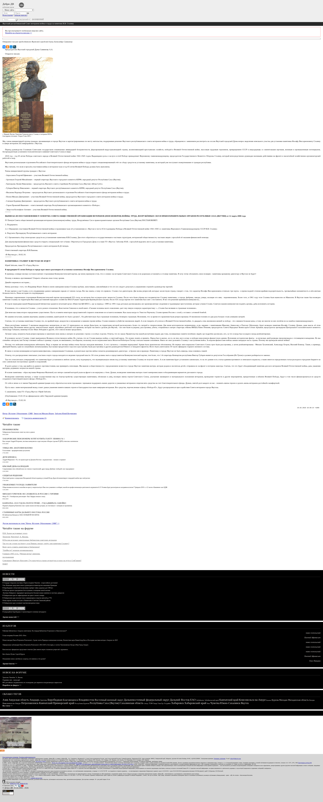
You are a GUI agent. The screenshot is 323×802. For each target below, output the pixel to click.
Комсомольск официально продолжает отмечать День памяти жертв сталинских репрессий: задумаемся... (36, 649)
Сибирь (146, 703)
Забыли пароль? (20, 15)
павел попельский (313, 633)
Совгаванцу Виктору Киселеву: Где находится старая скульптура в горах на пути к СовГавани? (42, 561)
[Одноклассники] (7, 46)
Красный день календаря (16, 466)
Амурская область (19, 699)
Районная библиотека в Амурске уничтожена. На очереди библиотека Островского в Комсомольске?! (35, 631)
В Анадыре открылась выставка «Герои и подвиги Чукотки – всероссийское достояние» (30, 583)
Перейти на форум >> (12, 685)
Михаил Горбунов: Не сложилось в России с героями (31, 494)
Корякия (268, 700)
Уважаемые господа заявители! (20, 485)
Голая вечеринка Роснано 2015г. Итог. (15, 635)
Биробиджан (55, 699)
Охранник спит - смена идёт (11, 680)
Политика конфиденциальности (27, 757)
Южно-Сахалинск (230, 703)
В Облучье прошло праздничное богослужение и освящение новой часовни (26, 590)
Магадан (283, 700)
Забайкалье (200, 700)
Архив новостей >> (11, 617)
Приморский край (63, 703)
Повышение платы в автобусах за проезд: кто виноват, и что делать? (24, 659)
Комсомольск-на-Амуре (252, 699)
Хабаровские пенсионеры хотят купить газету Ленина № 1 (34, 439)
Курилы (275, 700)
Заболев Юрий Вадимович (66, 413)
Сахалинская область (131, 703)
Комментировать (12, 418)
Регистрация (8, 15)
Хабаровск (177, 703)
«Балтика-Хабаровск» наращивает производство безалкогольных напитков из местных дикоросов (33, 593)
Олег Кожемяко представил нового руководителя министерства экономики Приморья (30, 585)
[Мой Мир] (11, 46)
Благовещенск (70, 699)
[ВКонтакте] (4, 46)
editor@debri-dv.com (235, 758)
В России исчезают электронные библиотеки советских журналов (30, 540)
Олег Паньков (314, 661)
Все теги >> (8, 706)
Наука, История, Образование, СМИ (18, 413)
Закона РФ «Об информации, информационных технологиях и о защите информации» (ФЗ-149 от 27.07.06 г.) (105, 764)
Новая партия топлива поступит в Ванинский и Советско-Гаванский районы (26, 600)
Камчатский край (228, 699)
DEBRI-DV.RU (24, 783)
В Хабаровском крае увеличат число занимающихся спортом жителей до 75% (27, 598)
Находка (312, 700)
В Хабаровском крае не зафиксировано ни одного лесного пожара (23, 595)
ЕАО (193, 699)
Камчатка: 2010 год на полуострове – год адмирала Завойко (34, 503)
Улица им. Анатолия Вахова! (18, 448)
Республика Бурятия (82, 703)
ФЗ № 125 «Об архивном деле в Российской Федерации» (67, 762)
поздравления (8, 557)
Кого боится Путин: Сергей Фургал (14, 654)
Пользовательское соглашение (10, 757)
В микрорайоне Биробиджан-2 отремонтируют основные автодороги (24, 612)
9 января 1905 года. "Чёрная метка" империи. (21, 554)
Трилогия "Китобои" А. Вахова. (16, 537)
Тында (155, 703)
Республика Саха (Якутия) (104, 703)
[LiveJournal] (14, 46)
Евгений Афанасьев (312, 638)
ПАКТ (5, 564)
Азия (5, 699)
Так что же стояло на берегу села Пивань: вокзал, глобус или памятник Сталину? (36, 544)
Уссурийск (167, 703)
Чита (208, 703)
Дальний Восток (180, 699)
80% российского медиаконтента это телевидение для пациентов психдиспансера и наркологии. (32, 682)
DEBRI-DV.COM (14, 783)
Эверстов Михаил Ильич (44, 413)
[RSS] (2, 751)
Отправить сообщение (219, 758)
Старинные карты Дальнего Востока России (26, 512)
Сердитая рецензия (12, 475)
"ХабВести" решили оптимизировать (18, 550)
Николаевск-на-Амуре (12, 703)
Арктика (43, 700)
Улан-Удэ (161, 703)
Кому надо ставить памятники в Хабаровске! (21, 547)
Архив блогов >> (10, 664)
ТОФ (151, 703)
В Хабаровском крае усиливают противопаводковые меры (21, 603)
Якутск (245, 703)
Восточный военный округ (109, 699)
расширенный (38, 19)
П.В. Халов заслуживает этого (15, 533)
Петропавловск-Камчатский (36, 703)
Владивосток (86, 699)
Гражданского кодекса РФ (305, 762)
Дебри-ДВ (8, 4)
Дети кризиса (10, 457)
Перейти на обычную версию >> (18, 33)
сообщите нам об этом (36, 778)
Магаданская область (298, 700)
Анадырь (34, 699)
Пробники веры (10, 429)
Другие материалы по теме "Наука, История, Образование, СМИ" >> (31, 523)
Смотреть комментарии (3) (35, 418)
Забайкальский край (212, 700)
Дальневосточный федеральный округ (146, 699)
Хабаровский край (195, 703)
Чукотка (215, 703)
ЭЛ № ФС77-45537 (41, 761)
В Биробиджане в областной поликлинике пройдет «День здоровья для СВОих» (28, 588)
